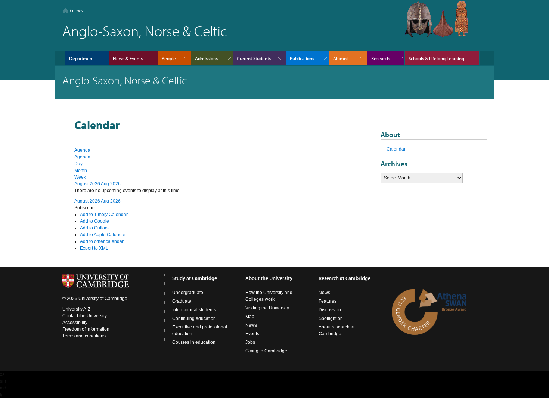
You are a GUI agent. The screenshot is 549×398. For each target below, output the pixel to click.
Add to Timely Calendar (104, 214)
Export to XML (94, 248)
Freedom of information (85, 329)
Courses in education (193, 342)
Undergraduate (187, 292)
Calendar (396, 149)
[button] (84, 207)
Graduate (181, 301)
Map (249, 316)
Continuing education (194, 318)
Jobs (250, 342)
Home (65, 10)
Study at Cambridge (194, 278)
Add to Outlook (95, 228)
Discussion (330, 309)
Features (327, 301)
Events (252, 333)
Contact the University (84, 315)
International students (194, 309)
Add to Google (94, 221)
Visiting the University (267, 308)
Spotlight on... (332, 318)
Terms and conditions (84, 336)
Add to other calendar (102, 241)
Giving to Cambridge (266, 351)
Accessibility (74, 322)
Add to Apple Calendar (103, 234)
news (77, 10)
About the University (268, 278)
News (251, 325)
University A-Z (76, 309)
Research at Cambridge (344, 278)
